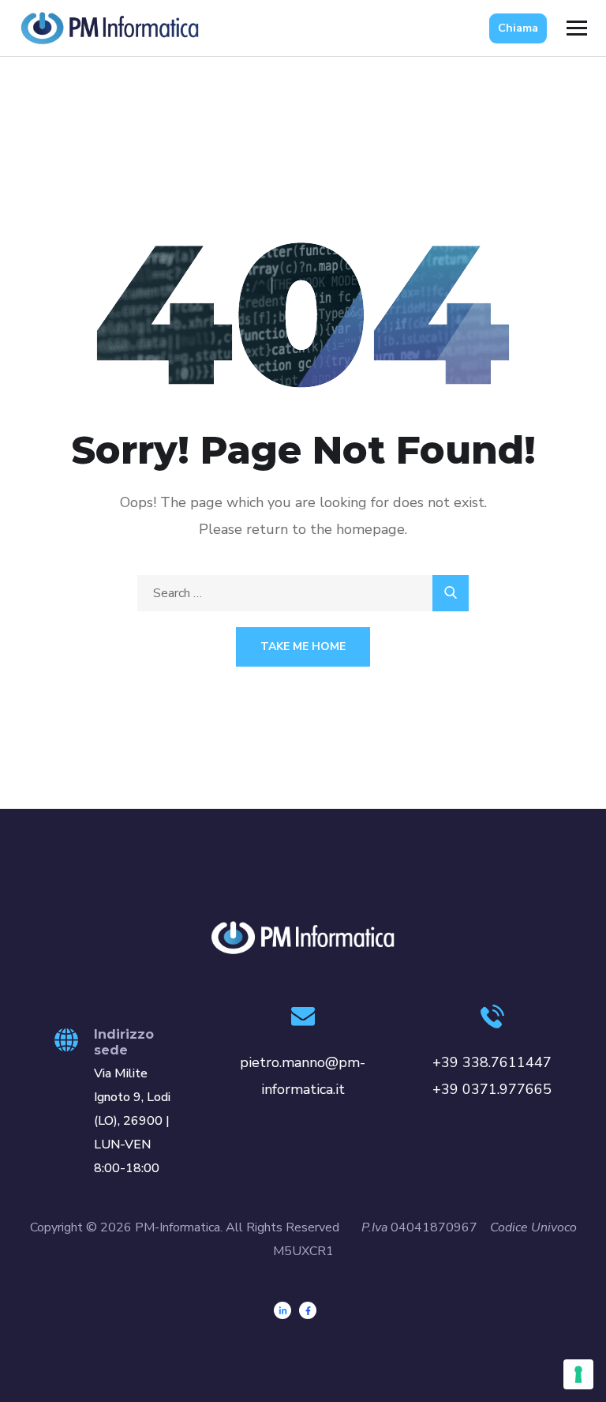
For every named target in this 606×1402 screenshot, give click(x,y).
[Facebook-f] (307, 1310)
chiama (518, 28)
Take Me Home (303, 646)
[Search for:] (303, 593)
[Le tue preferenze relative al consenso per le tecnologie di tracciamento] (578, 1374)
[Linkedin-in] (282, 1310)
